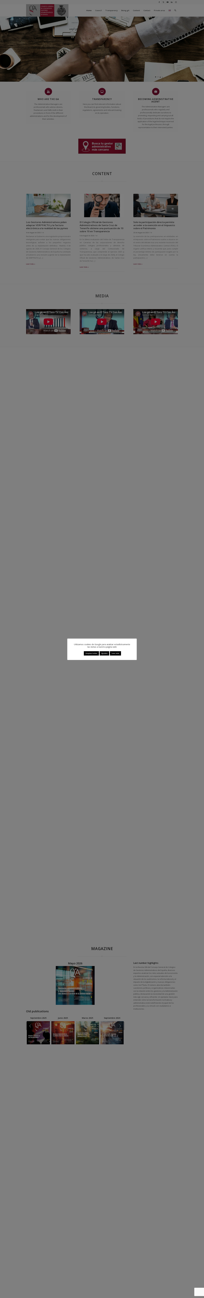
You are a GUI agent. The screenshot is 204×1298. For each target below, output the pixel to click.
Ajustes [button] (104, 653)
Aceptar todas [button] (91, 653)
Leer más (115, 653)
